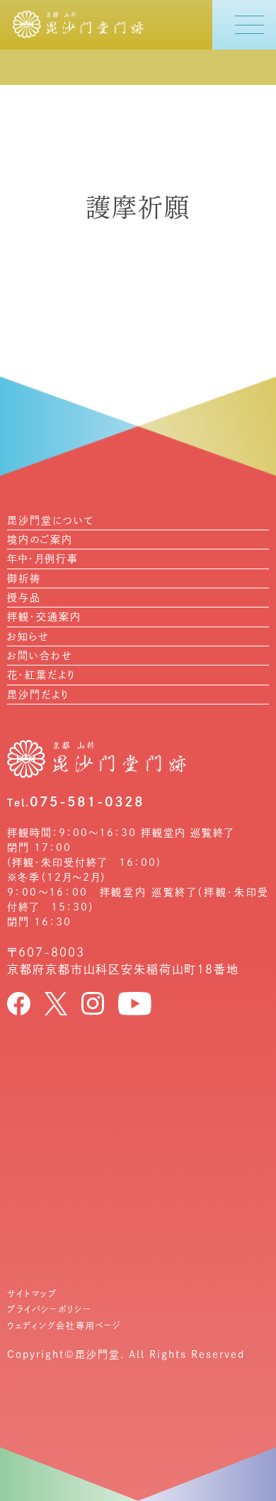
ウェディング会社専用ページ (64, 1325)
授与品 (24, 598)
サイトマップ (32, 1293)
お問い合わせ (39, 656)
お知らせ (28, 636)
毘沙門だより (38, 695)
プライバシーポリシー (49, 1309)
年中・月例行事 (43, 559)
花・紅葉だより (41, 675)
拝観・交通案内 (44, 617)
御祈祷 (24, 578)
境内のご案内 (40, 539)
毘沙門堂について (50, 520)
